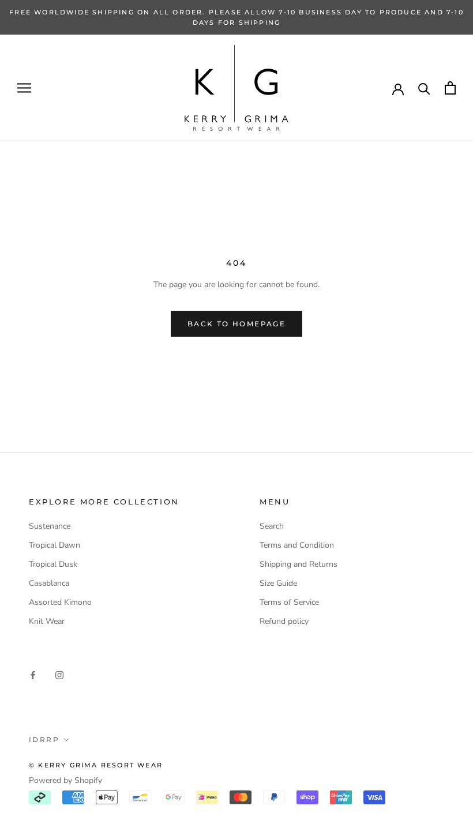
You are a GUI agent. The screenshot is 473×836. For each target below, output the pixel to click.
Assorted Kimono (60, 602)
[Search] (424, 88)
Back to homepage (236, 323)
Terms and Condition (297, 545)
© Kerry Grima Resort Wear (96, 765)
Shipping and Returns (298, 564)
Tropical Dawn (54, 545)
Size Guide (278, 583)
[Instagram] (59, 674)
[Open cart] (450, 88)
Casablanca (49, 583)
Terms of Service (289, 602)
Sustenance (49, 526)
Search (272, 526)
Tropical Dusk (53, 564)
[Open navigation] (24, 88)
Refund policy (284, 621)
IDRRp (44, 739)
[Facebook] (33, 674)
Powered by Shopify (65, 780)
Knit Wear (47, 621)
